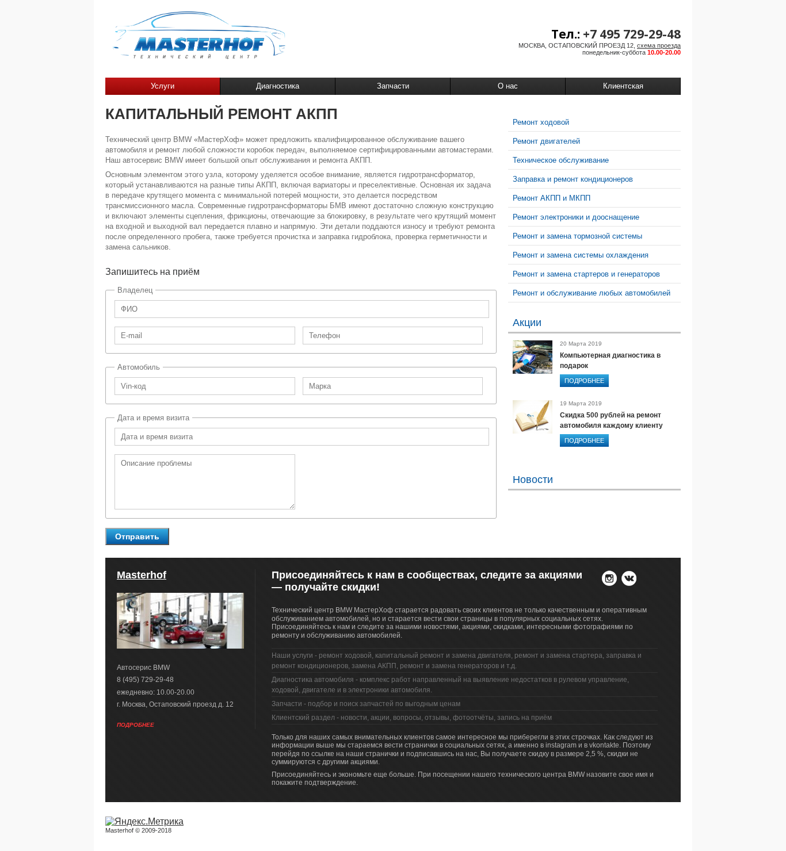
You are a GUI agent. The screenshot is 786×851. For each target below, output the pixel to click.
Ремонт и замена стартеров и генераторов (586, 274)
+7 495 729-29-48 (632, 34)
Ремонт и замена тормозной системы (577, 236)
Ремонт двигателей (546, 141)
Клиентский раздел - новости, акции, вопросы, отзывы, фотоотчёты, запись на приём (412, 718)
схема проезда (659, 45)
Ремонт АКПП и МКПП (551, 198)
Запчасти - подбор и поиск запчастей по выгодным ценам (366, 704)
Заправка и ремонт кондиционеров (573, 179)
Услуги (162, 86)
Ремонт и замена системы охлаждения (580, 255)
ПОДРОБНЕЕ (584, 380)
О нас (508, 86)
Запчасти (393, 86)
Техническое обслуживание (561, 160)
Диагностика (277, 86)
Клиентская (623, 86)
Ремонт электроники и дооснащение (576, 217)
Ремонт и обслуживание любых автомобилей (591, 293)
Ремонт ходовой (541, 122)
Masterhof (141, 575)
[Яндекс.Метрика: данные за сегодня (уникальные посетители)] (144, 821)
